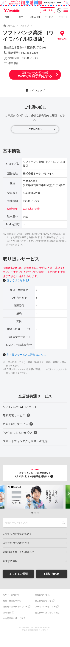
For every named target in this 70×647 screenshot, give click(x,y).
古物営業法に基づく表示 (14, 618)
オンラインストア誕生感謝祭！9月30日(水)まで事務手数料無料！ (33, 473)
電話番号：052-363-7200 (23, 52)
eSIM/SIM (35, 17)
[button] (32, 513)
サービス (49, 17)
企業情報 (7, 612)
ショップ (24, 25)
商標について (41, 595)
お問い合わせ (51, 573)
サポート (63, 17)
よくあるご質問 (18, 573)
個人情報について (43, 601)
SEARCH (63, 522)
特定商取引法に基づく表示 (47, 612)
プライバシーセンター (45, 606)
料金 (7, 17)
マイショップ (37, 90)
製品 (21, 17)
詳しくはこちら (16, 280)
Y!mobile (11, 10)
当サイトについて (11, 595)
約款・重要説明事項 (12, 601)
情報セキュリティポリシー (15, 606)
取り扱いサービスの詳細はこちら (26, 354)
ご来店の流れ (35, 129)
